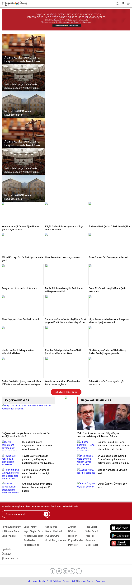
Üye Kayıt (6, 553)
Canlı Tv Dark (30, 526)
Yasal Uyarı (100, 581)
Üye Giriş (6, 549)
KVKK (74, 581)
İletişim (42, 581)
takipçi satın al (31, 544)
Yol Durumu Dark (10, 531)
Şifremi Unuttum (10, 558)
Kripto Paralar (75, 540)
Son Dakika (29, 540)
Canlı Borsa (51, 526)
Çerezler (66, 581)
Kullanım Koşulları (86, 581)
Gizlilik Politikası (54, 581)
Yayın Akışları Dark (33, 531)
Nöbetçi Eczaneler (33, 535)
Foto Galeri (91, 526)
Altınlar (72, 526)
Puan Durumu (52, 535)
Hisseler (72, 535)
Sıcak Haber (91, 544)
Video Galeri (91, 531)
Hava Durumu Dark (11, 526)
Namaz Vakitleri (53, 531)
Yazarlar (89, 535)
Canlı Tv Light (9, 535)
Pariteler (73, 544)
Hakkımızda (32, 581)
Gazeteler (90, 540)
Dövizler (72, 531)
